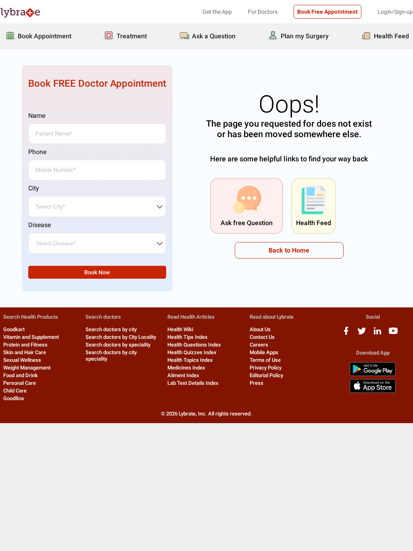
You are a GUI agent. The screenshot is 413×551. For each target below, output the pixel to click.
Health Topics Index (190, 360)
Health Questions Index (194, 345)
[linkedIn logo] (377, 334)
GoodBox (13, 398)
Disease (39, 225)
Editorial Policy (266, 375)
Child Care (15, 391)
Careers (259, 345)
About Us (260, 329)
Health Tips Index (187, 337)
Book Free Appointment (327, 11)
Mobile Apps (264, 352)
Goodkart (14, 329)
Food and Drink (20, 375)
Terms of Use (265, 360)
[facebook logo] (346, 334)
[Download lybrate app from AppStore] (372, 391)
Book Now (97, 272)
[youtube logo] (393, 334)
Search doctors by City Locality (121, 337)
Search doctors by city (111, 329)
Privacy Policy (266, 368)
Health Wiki (180, 329)
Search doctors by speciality (118, 345)
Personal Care (19, 383)
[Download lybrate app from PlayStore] (372, 375)
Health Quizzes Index (192, 352)
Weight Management (26, 368)
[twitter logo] (362, 334)
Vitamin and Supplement (31, 337)
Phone (37, 152)
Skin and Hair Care (24, 352)
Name (36, 115)
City (33, 188)
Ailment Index (183, 375)
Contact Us (262, 337)
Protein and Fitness (25, 345)
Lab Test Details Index (193, 383)
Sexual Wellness (22, 360)
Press (256, 383)
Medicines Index (186, 368)
